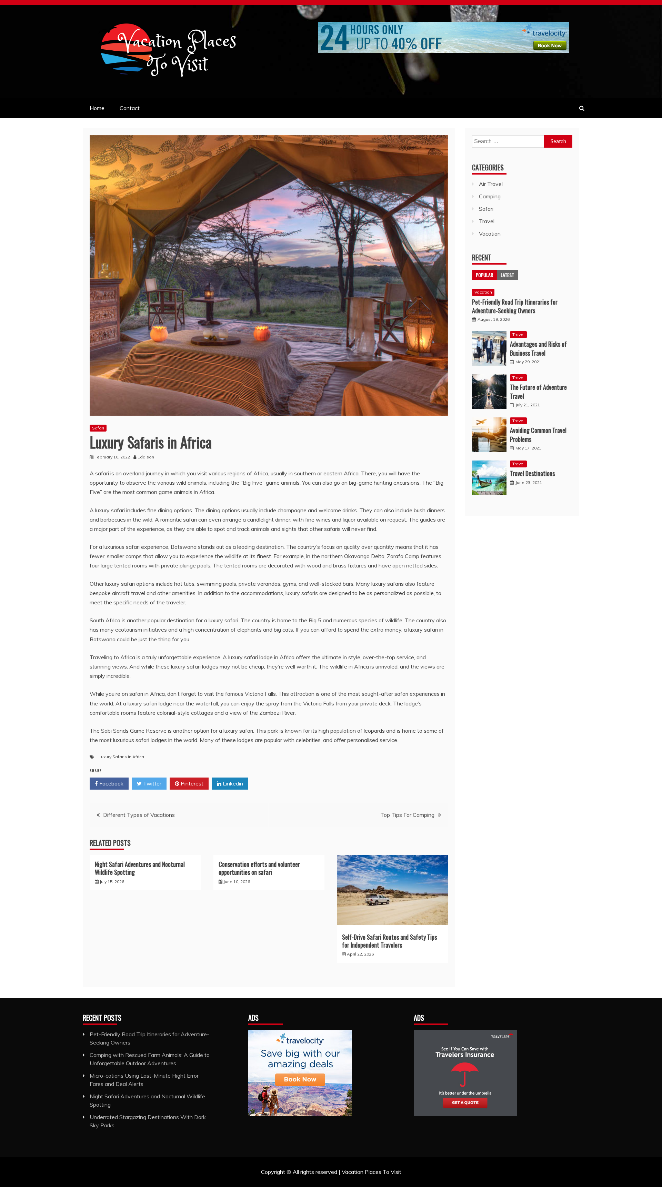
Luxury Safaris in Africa (121, 756)
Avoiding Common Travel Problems (538, 434)
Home (97, 108)
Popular (484, 274)
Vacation (490, 233)
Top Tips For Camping (407, 814)
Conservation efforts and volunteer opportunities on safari (259, 868)
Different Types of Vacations (139, 814)
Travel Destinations (532, 473)
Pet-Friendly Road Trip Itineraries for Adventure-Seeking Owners (515, 306)
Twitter (151, 783)
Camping (490, 196)
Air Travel (491, 183)
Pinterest (191, 783)
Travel (486, 221)
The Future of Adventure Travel (538, 391)
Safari (98, 428)
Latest (507, 274)
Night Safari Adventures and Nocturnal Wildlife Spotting (140, 868)
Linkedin (232, 783)
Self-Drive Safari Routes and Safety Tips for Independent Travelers (389, 940)
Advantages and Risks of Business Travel (538, 348)
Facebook (110, 783)
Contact (130, 108)
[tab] (484, 275)
